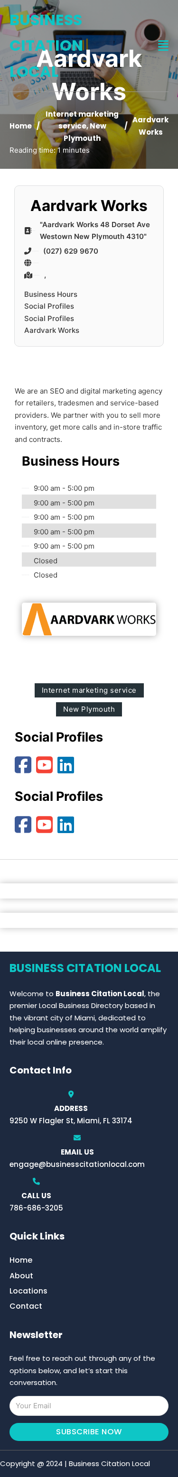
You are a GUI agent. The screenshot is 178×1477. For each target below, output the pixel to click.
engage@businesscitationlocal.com (77, 1164)
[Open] (163, 46)
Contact (25, 1306)
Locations (28, 1290)
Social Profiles (49, 306)
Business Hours (50, 294)
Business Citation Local (46, 45)
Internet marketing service (89, 690)
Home (20, 126)
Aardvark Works (51, 330)
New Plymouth (89, 709)
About (21, 1275)
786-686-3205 (36, 1208)
